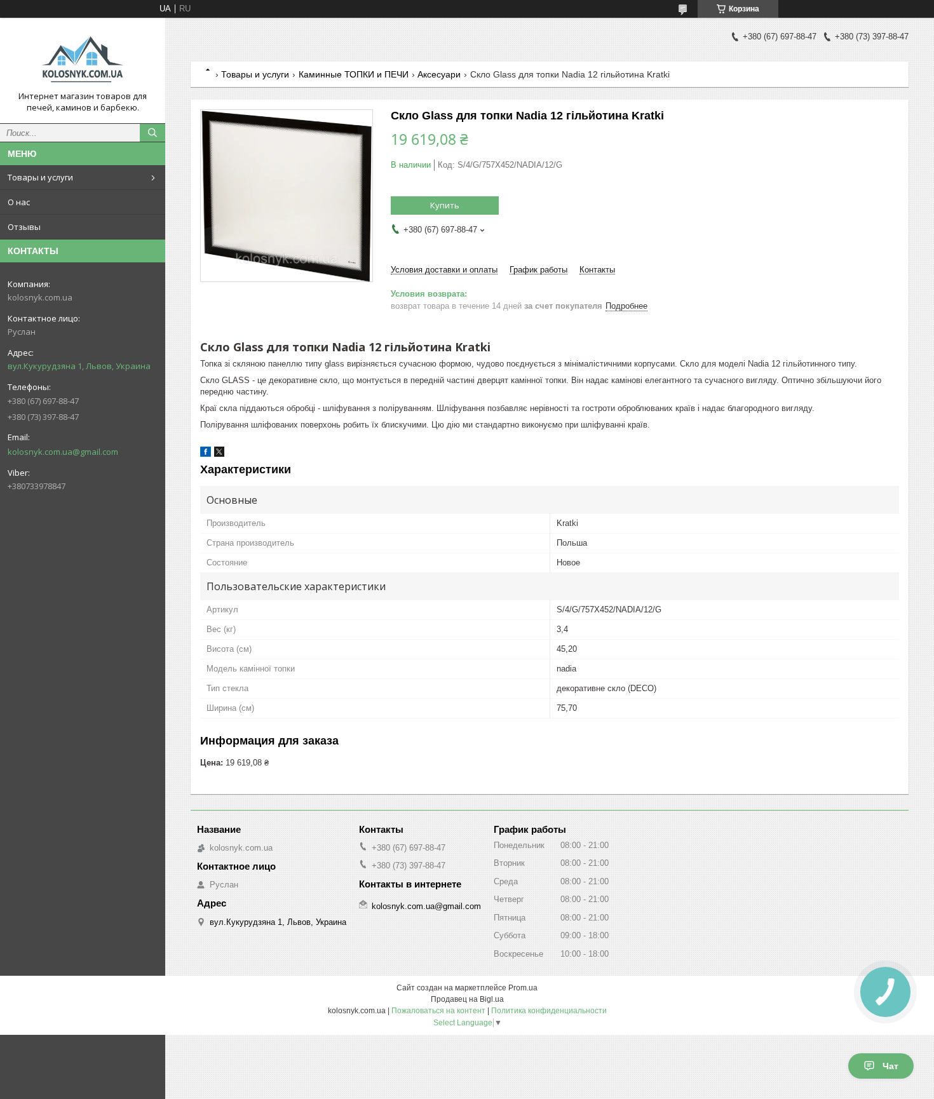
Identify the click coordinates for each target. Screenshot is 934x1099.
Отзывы (24, 227)
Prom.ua (523, 987)
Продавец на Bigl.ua (467, 999)
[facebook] (205, 454)
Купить (444, 205)
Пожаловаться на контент (438, 1010)
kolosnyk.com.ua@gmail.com (63, 451)
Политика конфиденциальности (549, 1010)
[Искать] (152, 132)
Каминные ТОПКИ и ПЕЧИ (354, 74)
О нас (19, 202)
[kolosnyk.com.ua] (83, 59)
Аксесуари (439, 74)
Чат (890, 1066)
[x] (219, 454)
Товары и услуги (40, 177)
